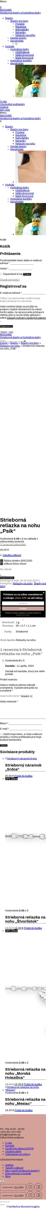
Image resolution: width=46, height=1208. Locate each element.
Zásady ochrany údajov (23, 615)
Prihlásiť (23, 608)
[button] (23, 594)
